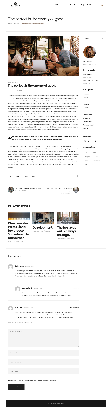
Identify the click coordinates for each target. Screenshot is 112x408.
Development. (42, 227)
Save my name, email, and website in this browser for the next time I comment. (32, 381)
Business (86, 94)
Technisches (87, 122)
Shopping (86, 118)
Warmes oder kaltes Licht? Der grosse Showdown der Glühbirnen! (19, 230)
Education (86, 101)
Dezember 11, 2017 (38, 231)
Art (10, 176)
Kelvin (96, 157)
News (85, 111)
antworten (76, 266)
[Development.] (43, 218)
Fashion (86, 104)
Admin (20, 241)
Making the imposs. (90, 80)
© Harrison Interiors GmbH (56, 403)
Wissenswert (89, 165)
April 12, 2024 (12, 241)
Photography (87, 115)
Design (17, 176)
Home (10, 23)
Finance (16, 23)
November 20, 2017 (14, 82)
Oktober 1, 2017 (87, 83)
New (33, 176)
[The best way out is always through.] (68, 218)
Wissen (85, 128)
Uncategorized (88, 125)
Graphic (26, 176)
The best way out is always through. (66, 231)
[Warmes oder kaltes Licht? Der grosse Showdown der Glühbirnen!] (19, 216)
